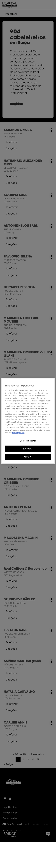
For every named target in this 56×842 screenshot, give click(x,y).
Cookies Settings (28, 441)
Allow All (28, 457)
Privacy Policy (18, 432)
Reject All (28, 449)
